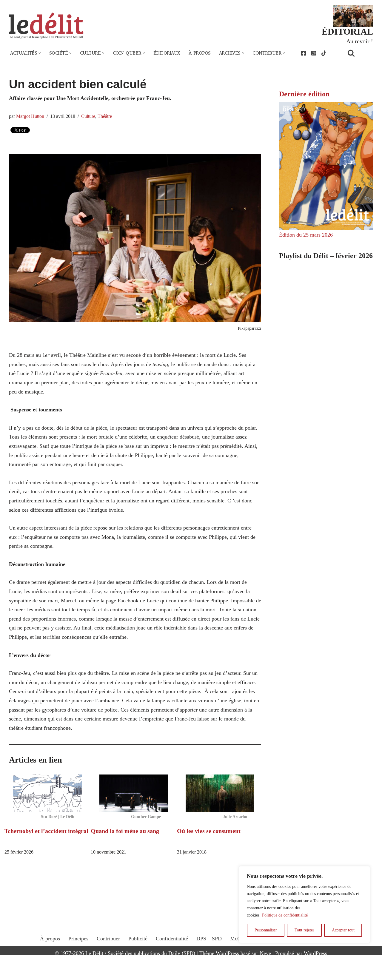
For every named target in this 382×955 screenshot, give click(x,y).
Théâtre (105, 116)
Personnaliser (266, 930)
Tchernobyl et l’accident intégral (46, 831)
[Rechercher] (358, 53)
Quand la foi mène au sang (125, 831)
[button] (39, 53)
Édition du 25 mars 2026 (306, 235)
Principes (78, 939)
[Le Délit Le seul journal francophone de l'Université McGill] (46, 26)
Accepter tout (343, 930)
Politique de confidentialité (285, 915)
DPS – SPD (209, 939)
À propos (200, 53)
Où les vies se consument (209, 831)
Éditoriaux (166, 53)
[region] (304, 904)
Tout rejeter (304, 930)
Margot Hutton (30, 116)
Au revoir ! (359, 41)
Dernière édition (304, 94)
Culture (88, 116)
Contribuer (108, 939)
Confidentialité (172, 939)
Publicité (137, 939)
